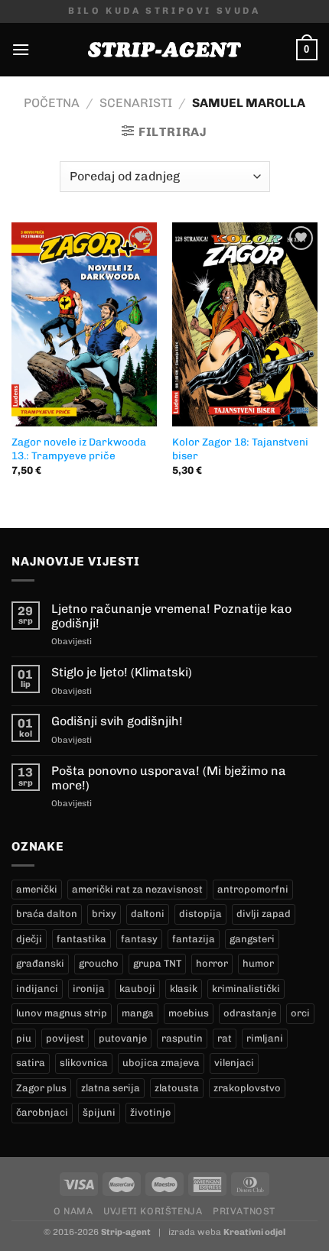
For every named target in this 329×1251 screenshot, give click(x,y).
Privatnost (244, 1211)
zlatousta (177, 1088)
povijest (65, 1038)
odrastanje (249, 1013)
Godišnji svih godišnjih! (117, 721)
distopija (200, 913)
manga (138, 1013)
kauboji (137, 988)
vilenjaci (234, 1062)
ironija (89, 988)
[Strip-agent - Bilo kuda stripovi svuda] (164, 49)
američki (36, 889)
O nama (73, 1211)
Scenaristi (135, 103)
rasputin (182, 1038)
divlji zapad (263, 913)
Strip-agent (126, 1232)
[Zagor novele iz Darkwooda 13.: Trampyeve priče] (84, 324)
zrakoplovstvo (247, 1088)
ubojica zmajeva (161, 1062)
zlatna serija (110, 1088)
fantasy (139, 939)
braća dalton (46, 913)
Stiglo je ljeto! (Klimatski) (121, 672)
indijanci (37, 988)
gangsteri (252, 939)
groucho (99, 963)
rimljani (264, 1038)
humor (258, 963)
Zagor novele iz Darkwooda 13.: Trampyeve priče (78, 449)
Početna (52, 103)
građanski (40, 963)
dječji (29, 939)
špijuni (99, 1112)
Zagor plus (41, 1088)
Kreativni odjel (254, 1232)
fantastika (81, 939)
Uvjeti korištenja (152, 1211)
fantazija (193, 939)
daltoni (147, 913)
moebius (188, 1013)
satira (30, 1062)
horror (212, 963)
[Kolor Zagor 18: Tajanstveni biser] (245, 324)
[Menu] (20, 49)
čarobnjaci (42, 1112)
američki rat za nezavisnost (137, 889)
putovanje (123, 1038)
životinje (150, 1112)
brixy (104, 913)
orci (300, 1013)
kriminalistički (246, 988)
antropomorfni (252, 889)
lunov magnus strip (61, 1013)
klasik (183, 988)
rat (224, 1038)
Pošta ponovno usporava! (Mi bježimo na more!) (168, 777)
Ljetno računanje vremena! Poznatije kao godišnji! (171, 615)
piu (23, 1038)
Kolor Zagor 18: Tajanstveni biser (240, 449)
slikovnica (84, 1062)
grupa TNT (157, 963)
